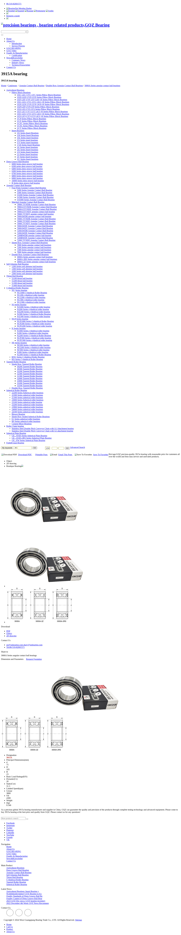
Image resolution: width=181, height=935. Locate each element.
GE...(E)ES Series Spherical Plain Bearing (29, 436)
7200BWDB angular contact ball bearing (34, 235)
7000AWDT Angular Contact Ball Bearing (35, 228)
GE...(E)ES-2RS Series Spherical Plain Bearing (32, 438)
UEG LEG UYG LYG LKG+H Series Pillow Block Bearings (43, 102)
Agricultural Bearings (15, 90)
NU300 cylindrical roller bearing (30, 300)
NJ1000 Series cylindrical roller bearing (33, 307)
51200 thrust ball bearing (22, 281)
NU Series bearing (19, 290)
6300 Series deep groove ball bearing (27, 171)
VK (8, 840)
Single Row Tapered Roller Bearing (27, 364)
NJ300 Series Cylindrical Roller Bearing (34, 314)
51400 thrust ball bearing (22, 285)
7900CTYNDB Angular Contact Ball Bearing (36, 204)
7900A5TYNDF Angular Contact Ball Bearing (37, 209)
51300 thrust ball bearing (22, 283)
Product (9, 929)
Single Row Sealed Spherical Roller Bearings (31, 416)
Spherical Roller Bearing (16, 390)
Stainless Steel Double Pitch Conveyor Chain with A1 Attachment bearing (43, 428)
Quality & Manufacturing (17, 53)
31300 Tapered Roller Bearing (29, 376)
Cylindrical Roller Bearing (17, 288)
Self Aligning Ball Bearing (17, 264)
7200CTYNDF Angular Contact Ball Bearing (36, 240)
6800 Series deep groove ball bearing (27, 176)
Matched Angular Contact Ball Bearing (28, 202)
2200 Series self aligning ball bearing (27, 271)
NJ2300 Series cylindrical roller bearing (33, 316)
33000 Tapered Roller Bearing (29, 381)
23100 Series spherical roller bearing (27, 402)
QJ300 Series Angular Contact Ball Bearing (35, 197)
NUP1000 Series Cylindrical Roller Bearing (35, 321)
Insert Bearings (18, 130)
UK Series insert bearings (27, 138)
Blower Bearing (18, 414)
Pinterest (10, 830)
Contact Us (11, 67)
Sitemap (78, 920)
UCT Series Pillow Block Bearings (31, 128)
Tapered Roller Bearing (16, 362)
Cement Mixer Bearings (22, 424)
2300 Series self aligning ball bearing (27, 273)
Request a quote (13, 16)
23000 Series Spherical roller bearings (27, 400)
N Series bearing (19, 328)
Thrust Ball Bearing (14, 276)
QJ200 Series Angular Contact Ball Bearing (35, 195)
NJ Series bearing (19, 304)
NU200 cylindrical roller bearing (30, 295)
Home (9, 39)
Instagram (10, 825)
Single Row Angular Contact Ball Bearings (30, 242)
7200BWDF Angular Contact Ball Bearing (35, 238)
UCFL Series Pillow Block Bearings (32, 126)
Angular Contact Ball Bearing (31, 85)
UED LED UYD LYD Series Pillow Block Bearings (39, 97)
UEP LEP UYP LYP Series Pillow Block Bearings (38, 107)
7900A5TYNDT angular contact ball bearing (36, 212)
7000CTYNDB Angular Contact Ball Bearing (36, 219)
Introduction (17, 43)
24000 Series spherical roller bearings (27, 409)
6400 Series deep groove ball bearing (27, 169)
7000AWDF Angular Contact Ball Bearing (35, 226)
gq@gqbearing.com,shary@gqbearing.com (24, 645)
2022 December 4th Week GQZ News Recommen (27, 903)
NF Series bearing (19, 343)
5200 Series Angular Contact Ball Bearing (34, 190)
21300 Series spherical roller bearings (27, 397)
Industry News (18, 62)
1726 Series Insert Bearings (28, 145)
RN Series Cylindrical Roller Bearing (27, 359)
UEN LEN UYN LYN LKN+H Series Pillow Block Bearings (43, 104)
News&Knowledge (14, 58)
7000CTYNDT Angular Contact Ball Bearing (36, 223)
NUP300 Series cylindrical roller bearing (34, 338)
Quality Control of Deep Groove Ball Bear (24, 898)
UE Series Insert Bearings (28, 133)
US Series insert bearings (27, 140)
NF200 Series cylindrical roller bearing (33, 345)
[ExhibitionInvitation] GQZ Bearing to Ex (24, 894)
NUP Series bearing (20, 319)
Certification (17, 55)
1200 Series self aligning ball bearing (27, 266)
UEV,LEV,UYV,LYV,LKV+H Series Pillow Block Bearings (42, 116)
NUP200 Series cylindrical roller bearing (34, 324)
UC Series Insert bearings (27, 159)
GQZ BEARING (13, 48)
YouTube (10, 835)
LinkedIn (10, 832)
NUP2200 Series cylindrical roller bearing (34, 326)
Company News (18, 60)
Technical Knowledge (21, 65)
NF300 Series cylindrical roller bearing (33, 350)
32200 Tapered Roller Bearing (29, 371)
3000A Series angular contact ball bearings (102, 85)
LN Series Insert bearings (27, 152)
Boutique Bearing (13, 466)
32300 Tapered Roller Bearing (29, 374)
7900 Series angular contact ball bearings (34, 252)
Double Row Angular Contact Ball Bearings (64, 85)
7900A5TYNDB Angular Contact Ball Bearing (37, 207)
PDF (8, 631)
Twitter (9, 828)
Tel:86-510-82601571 (15, 647)
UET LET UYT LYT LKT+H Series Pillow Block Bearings (42, 111)
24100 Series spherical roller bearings (27, 412)
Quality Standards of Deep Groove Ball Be (24, 896)
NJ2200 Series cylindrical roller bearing (33, 312)
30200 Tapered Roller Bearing (29, 366)
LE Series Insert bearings (27, 147)
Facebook (10, 823)
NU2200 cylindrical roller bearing (31, 297)
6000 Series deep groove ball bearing (27, 164)
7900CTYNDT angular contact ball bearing (35, 214)
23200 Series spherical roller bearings (27, 405)
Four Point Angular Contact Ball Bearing (29, 188)
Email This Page (65, 454)
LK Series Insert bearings (27, 150)
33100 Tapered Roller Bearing (29, 385)
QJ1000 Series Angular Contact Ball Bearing (36, 200)
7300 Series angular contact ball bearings (34, 250)
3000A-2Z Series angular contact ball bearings (36, 262)
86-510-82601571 (13, 4)
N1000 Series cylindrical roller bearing (33, 331)
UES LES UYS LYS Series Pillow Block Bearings (38, 109)
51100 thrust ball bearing (22, 278)
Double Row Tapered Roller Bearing (27, 388)
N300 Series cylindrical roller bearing (32, 352)
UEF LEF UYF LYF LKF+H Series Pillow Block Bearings (42, 100)
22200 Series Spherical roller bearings (27, 393)
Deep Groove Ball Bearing (17, 161)
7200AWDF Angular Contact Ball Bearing (35, 233)
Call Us (9, 927)
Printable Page (41, 454)
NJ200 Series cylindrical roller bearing (33, 309)
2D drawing (11, 463)
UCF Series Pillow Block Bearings (31, 121)
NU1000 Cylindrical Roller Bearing (32, 293)
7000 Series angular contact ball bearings (34, 245)
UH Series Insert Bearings (28, 135)
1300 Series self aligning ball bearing (27, 269)
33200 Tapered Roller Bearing (29, 383)
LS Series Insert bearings (27, 154)
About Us (10, 41)
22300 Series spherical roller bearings (27, 395)
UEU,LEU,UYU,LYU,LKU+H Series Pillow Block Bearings (43, 114)
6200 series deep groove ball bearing (27, 166)
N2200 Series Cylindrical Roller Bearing (34, 335)
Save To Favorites (100, 454)
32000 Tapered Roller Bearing (29, 378)
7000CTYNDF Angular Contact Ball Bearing (36, 221)
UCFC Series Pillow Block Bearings (32, 123)
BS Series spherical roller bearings (26, 421)
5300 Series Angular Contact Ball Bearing (34, 192)
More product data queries (12, 816)
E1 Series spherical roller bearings (26, 419)
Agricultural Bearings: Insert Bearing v (22, 891)
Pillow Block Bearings (21, 92)
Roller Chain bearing (15, 426)
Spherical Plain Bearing (16, 433)
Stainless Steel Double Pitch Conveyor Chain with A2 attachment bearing (42, 431)
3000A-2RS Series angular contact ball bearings (37, 259)
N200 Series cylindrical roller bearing (32, 333)
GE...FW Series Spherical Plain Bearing (28, 440)
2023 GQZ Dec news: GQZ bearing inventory (25, 901)
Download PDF (25, 454)
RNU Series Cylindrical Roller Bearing (28, 357)
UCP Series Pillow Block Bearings (31, 119)
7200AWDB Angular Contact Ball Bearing (35, 231)
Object (9, 461)
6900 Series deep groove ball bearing (27, 178)
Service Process (18, 46)
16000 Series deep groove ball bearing (28, 181)
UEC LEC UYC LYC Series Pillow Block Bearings (39, 95)
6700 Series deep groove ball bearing (27, 173)
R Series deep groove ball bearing (26, 183)
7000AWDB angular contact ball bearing (34, 216)
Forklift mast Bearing (15, 443)
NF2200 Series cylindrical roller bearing (33, 347)
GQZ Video (11, 51)
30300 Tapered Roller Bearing (29, 369)
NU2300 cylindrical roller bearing (31, 302)
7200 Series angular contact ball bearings (34, 247)
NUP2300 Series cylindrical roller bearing (34, 340)
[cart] (7, 13)
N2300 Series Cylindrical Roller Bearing (34, 355)
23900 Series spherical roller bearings (27, 407)
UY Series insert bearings (27, 142)
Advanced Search (77, 447)
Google (9, 837)
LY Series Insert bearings (27, 157)
